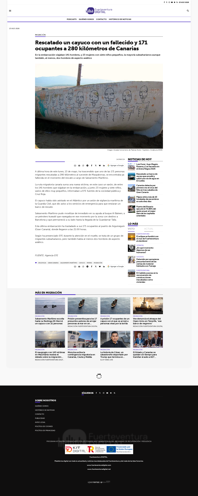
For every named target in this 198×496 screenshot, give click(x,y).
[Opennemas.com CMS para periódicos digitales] (99, 482)
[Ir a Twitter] (166, 2)
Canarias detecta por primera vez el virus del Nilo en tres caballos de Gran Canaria (146, 189)
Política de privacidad (45, 430)
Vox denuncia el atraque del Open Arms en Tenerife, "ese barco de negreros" (147, 321)
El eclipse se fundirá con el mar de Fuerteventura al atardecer (147, 239)
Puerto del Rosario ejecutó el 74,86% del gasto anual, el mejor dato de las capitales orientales (146, 211)
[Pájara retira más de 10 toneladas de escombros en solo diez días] (131, 199)
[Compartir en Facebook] (91, 165)
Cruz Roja (42, 263)
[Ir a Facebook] (164, 2)
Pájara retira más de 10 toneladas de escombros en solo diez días (147, 199)
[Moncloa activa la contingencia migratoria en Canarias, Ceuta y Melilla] (83, 339)
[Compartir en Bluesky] (100, 165)
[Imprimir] (79, 165)
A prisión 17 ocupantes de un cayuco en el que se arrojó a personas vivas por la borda (114, 321)
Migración (40, 34)
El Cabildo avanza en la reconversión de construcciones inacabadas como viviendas (147, 277)
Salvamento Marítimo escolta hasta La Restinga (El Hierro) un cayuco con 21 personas (49, 321)
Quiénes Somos (41, 406)
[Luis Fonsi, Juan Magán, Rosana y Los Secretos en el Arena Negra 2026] (131, 166)
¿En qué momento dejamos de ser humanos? (144, 250)
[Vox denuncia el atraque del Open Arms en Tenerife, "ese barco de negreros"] (148, 305)
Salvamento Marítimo (68, 263)
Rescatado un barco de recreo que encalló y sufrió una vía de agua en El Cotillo (147, 177)
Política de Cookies (44, 426)
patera (89, 263)
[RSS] (177, 2)
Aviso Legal (40, 422)
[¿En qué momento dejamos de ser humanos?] (131, 248)
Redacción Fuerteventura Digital (83, 326)
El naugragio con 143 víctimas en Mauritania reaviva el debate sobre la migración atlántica (50, 355)
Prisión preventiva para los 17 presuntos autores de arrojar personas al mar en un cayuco (82, 322)
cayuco (82, 263)
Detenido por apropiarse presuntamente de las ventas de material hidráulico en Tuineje (147, 262)
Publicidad (40, 418)
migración (98, 263)
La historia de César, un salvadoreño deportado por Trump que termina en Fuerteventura (114, 355)
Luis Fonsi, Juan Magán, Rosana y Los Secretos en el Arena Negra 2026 (147, 166)
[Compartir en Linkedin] (104, 165)
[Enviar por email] (75, 165)
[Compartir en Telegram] (87, 165)
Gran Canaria (53, 263)
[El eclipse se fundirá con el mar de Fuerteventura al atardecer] (131, 236)
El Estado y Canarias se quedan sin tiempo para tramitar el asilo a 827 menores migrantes (145, 355)
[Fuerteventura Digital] (99, 10)
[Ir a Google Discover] (174, 2)
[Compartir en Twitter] (96, 165)
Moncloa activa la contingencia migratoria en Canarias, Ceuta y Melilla (81, 354)
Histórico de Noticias (45, 410)
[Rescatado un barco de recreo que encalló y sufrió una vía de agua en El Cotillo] (131, 176)
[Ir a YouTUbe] (172, 2)
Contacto (39, 414)
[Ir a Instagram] (169, 2)
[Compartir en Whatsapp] (83, 165)
